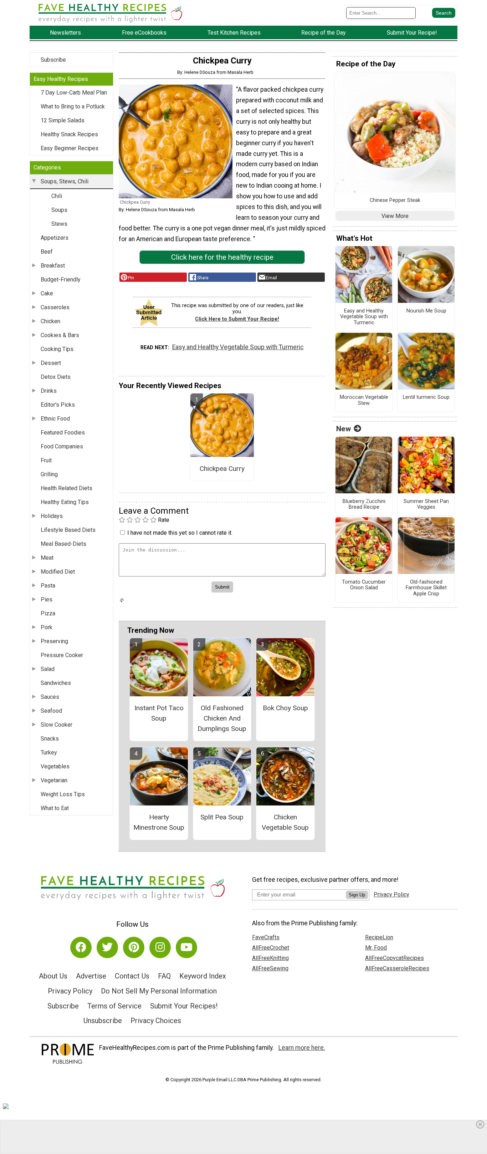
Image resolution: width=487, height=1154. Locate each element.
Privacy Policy (70, 991)
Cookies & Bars (60, 335)
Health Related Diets (66, 488)
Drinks (49, 390)
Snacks (50, 738)
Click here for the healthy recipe (222, 257)
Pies (46, 599)
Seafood (51, 710)
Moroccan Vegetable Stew (364, 400)
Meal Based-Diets (63, 543)
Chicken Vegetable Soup (285, 822)
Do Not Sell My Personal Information (159, 991)
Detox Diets (56, 376)
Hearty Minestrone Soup (158, 822)
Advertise (91, 976)
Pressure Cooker (62, 655)
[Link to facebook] (81, 947)
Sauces (50, 696)
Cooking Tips (57, 349)
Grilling (49, 474)
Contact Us (132, 976)
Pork (46, 627)
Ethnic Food (55, 418)
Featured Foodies (63, 432)
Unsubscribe (102, 1020)
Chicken (50, 321)
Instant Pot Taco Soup (159, 713)
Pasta (48, 585)
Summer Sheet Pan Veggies (426, 504)
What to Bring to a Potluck (73, 106)
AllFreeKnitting (270, 958)
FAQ (164, 976)
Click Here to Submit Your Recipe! (237, 319)
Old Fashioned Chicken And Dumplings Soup (222, 718)
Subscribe (53, 59)
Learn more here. (301, 1047)
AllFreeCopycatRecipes (394, 958)
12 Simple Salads (62, 120)
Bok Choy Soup (285, 708)
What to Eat (55, 808)
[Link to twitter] (107, 947)
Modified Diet (58, 571)
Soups (59, 210)
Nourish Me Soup (426, 311)
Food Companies (62, 446)
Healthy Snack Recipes (69, 134)
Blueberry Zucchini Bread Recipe (364, 504)
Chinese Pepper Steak (395, 200)
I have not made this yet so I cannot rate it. (179, 532)
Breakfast (53, 265)
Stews (59, 223)
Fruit (46, 460)
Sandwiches (56, 683)
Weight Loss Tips (63, 794)
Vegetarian (54, 780)
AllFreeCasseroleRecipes (397, 968)
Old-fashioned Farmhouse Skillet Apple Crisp (426, 588)
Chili (56, 196)
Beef (47, 251)
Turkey (49, 752)
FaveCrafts (266, 937)
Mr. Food (376, 947)
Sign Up (357, 895)
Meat (47, 557)
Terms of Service (114, 1006)
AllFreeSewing (270, 968)
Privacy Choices (155, 1020)
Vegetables (55, 766)
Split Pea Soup (222, 817)
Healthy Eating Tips (65, 502)
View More (395, 216)
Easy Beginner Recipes (69, 148)
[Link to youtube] (186, 947)
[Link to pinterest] (133, 947)
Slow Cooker (56, 724)
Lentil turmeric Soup (426, 397)
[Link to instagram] (160, 947)
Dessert (51, 363)
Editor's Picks (58, 404)
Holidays (52, 516)
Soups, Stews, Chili (64, 181)
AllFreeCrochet (270, 947)
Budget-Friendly (61, 279)
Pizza (48, 613)
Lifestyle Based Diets (68, 530)
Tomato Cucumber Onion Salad (364, 585)
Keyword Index (202, 976)
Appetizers (54, 237)
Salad (48, 669)
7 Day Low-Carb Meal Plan (74, 92)
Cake (47, 293)
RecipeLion (379, 937)
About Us (53, 976)
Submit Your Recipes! (183, 1006)
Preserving (54, 641)
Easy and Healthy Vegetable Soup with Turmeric (238, 347)
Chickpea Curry (222, 468)
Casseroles (55, 307)
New (343, 429)
